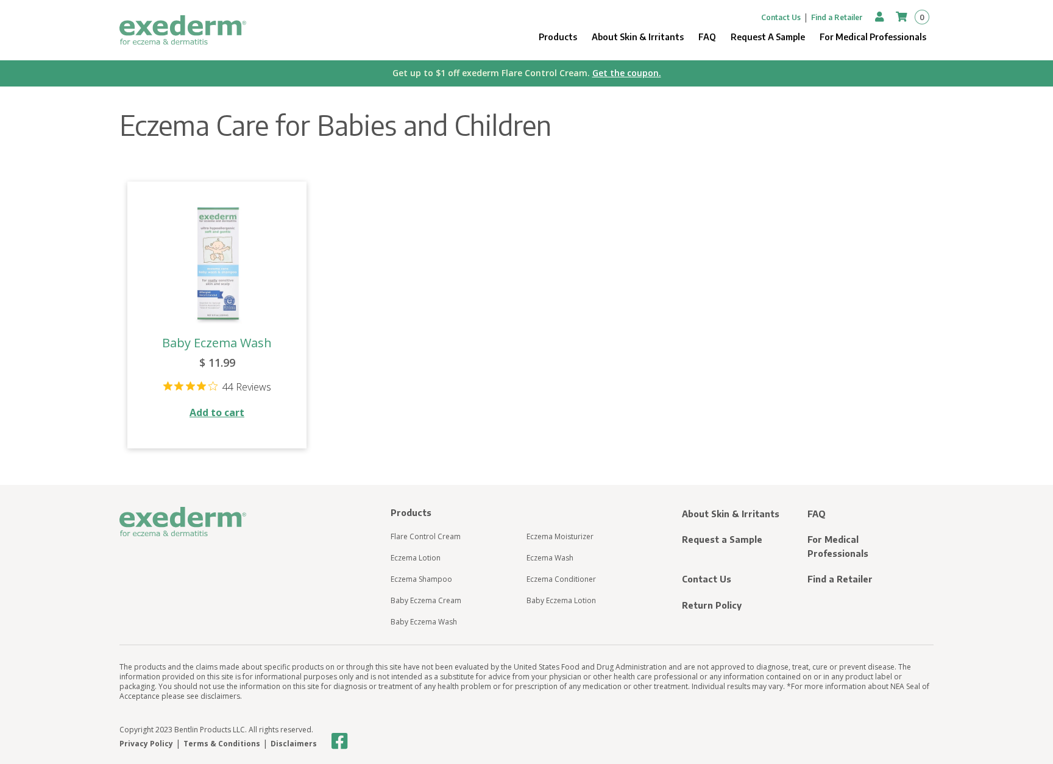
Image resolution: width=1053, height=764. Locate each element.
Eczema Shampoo (421, 579)
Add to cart (217, 412)
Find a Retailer (837, 17)
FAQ (707, 37)
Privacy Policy (146, 743)
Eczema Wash (549, 558)
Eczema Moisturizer (560, 536)
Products (558, 37)
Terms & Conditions (221, 743)
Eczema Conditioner (561, 579)
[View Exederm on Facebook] (339, 741)
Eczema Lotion (416, 558)
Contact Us (781, 17)
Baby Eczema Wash (217, 342)
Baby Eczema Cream (426, 600)
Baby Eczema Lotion (561, 600)
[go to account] (880, 16)
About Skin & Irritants (638, 37)
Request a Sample (722, 539)
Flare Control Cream (426, 536)
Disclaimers (294, 743)
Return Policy (712, 605)
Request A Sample (768, 37)
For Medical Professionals (873, 37)
